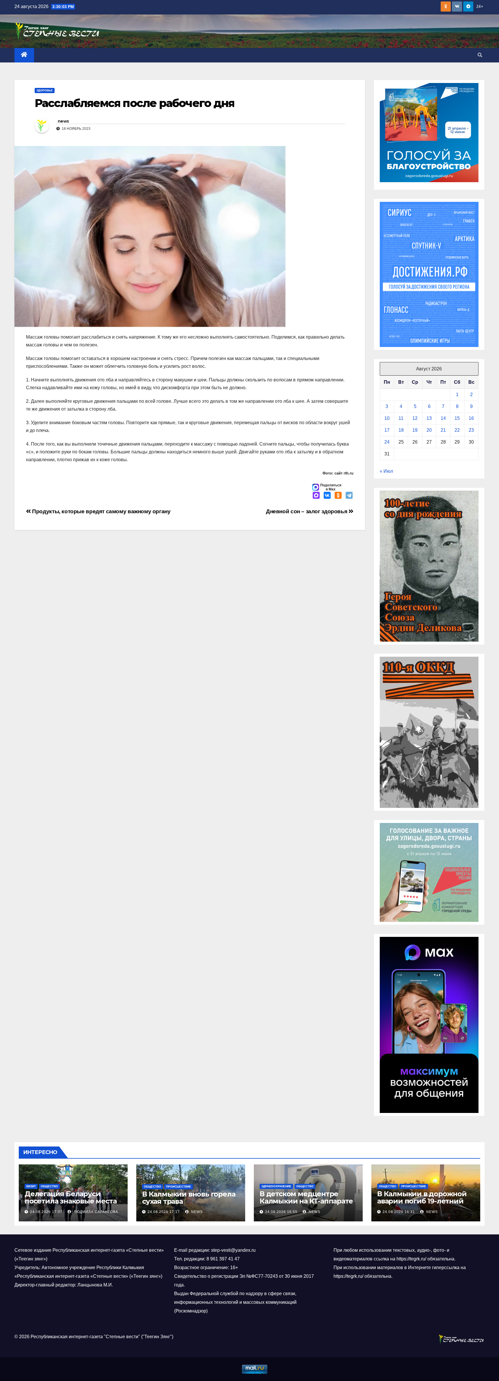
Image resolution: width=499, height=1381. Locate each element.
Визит (31, 1186)
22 (457, 430)
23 (471, 430)
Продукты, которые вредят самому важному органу (101, 511)
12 (415, 418)
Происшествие (178, 1186)
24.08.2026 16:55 (281, 1212)
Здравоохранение (276, 1186)
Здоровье (44, 90)
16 (471, 418)
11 (401, 418)
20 (429, 430)
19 (415, 430)
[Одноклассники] (338, 496)
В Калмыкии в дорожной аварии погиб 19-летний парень (422, 1201)
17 (387, 430)
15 (457, 418)
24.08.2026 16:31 (399, 1212)
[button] (480, 55)
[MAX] (316, 496)
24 (387, 442)
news (63, 121)
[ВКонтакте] (327, 496)
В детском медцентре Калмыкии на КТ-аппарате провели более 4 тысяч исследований (306, 1205)
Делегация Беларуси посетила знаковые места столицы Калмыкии (70, 1201)
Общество (49, 1186)
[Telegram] (349, 496)
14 (443, 418)
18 (401, 430)
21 (443, 430)
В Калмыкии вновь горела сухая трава (188, 1197)
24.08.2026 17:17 (164, 1212)
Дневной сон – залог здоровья (307, 511)
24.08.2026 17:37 (46, 1212)
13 (429, 418)
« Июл (386, 471)
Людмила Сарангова (95, 1212)
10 (387, 418)
